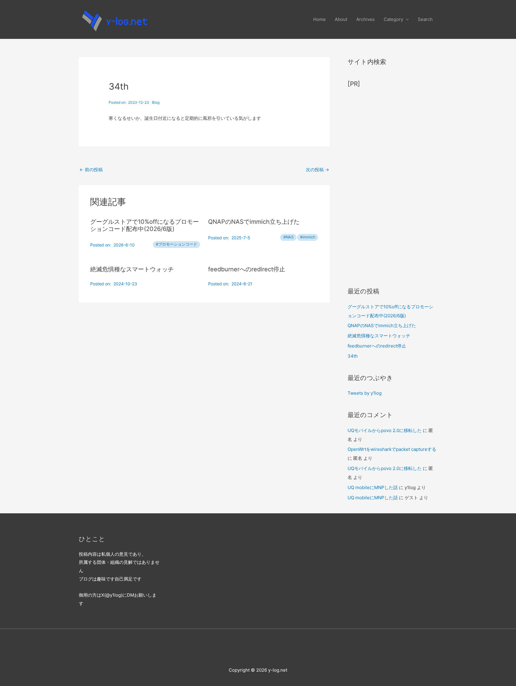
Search (425, 19)
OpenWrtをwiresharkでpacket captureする (392, 449)
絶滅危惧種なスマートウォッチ (132, 269)
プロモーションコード (177, 244)
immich (308, 237)
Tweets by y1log (365, 393)
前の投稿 (91, 169)
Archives (365, 19)
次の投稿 (317, 169)
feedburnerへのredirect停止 (246, 269)
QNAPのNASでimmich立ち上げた (254, 221)
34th (353, 356)
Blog (155, 102)
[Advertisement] (392, 184)
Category (393, 19)
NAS (290, 237)
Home (319, 19)
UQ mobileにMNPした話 (373, 487)
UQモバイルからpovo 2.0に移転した (385, 430)
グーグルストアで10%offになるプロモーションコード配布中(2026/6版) (144, 225)
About (341, 19)
